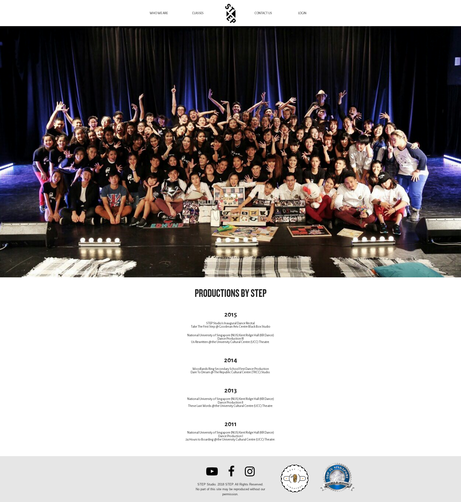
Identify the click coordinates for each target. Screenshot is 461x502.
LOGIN (302, 13)
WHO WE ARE (159, 13)
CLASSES (198, 13)
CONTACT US (263, 13)
